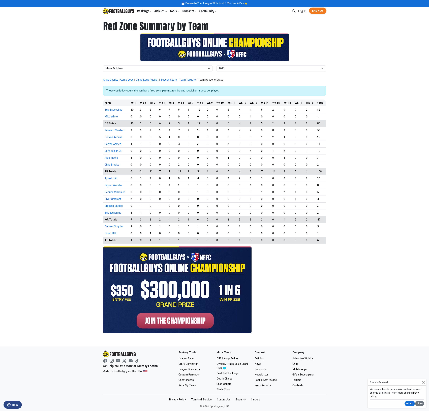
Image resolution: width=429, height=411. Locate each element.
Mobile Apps (299, 369)
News (258, 363)
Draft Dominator (188, 363)
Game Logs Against (147, 79)
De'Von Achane (113, 137)
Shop (295, 363)
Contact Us (223, 399)
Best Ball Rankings (227, 373)
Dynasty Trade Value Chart (232, 366)
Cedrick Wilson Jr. (115, 192)
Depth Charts (224, 378)
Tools (173, 11)
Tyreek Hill (111, 178)
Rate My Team (187, 385)
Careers (255, 399)
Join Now (317, 10)
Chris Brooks (112, 164)
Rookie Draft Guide (266, 380)
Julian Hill (110, 233)
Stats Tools (224, 389)
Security (241, 399)
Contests (297, 385)
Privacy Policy (177, 399)
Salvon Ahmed (113, 144)
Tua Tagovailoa (113, 109)
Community (207, 11)
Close (420, 403)
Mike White (111, 116)
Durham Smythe (114, 226)
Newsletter (261, 374)
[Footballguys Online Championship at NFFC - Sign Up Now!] (214, 47)
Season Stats (169, 79)
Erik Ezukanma (113, 212)
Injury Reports (263, 385)
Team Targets (187, 79)
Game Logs (127, 79)
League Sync (186, 358)
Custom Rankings (188, 374)
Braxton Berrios (114, 205)
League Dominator (189, 369)
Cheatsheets (186, 380)
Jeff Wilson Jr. (113, 150)
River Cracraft (113, 199)
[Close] (423, 382)
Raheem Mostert (115, 130)
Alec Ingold (111, 157)
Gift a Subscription (303, 374)
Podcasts (188, 11)
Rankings (143, 11)
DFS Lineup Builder (228, 358)
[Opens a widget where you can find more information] (12, 405)
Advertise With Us (303, 358)
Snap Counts (110, 79)
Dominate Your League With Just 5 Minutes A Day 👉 (216, 3)
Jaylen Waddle (113, 185)
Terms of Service (201, 399)
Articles (159, 11)
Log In (302, 11)
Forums (296, 380)
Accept (409, 403)
